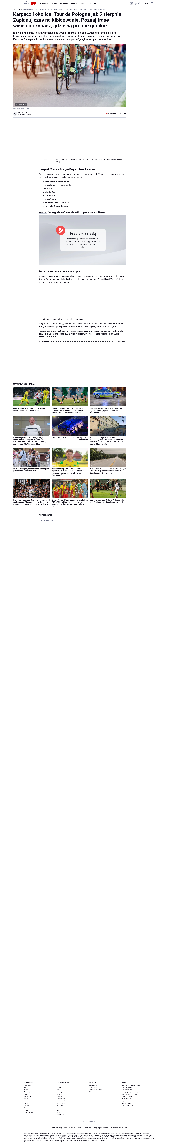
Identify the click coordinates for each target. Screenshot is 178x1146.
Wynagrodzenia (28, 1112)
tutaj (62, 1142)
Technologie (27, 1092)
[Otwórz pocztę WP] (131, 3)
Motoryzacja (27, 1096)
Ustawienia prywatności (118, 1128)
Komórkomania (61, 1101)
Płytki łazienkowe (127, 1096)
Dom (58, 1085)
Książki (59, 1087)
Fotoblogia (60, 1105)
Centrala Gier (60, 1114)
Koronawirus (93, 1087)
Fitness (59, 1108)
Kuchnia (59, 1089)
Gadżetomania (61, 1103)
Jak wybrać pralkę (127, 1089)
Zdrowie (26, 1103)
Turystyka (93, 3)
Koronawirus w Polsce (95, 1089)
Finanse (26, 1094)
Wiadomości (44, 3)
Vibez (91, 1092)
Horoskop (59, 1092)
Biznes (54, 3)
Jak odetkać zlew (127, 1087)
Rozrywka (64, 3)
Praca (25, 1108)
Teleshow (26, 1105)
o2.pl (58, 1110)
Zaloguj (145, 3)
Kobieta (74, 3)
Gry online (59, 1112)
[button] (137, 3)
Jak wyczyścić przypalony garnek (131, 1092)
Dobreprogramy (61, 1098)
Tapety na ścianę (127, 1098)
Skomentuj (112, 114)
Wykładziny (125, 1101)
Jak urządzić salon (127, 1105)
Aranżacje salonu (127, 1103)
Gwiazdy (26, 1101)
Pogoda (26, 1110)
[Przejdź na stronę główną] (26, 5)
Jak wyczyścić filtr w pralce (129, 1094)
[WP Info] (35, 3)
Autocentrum (93, 1085)
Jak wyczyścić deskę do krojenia (131, 1085)
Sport (83, 3)
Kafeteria (59, 1096)
